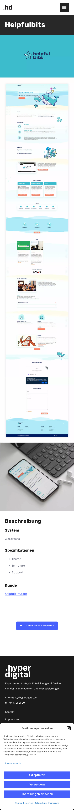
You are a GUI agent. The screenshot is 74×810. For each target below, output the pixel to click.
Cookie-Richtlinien (24, 803)
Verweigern (37, 784)
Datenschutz (41, 803)
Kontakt (9, 711)
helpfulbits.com (16, 594)
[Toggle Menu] (64, 7)
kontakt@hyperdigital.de (22, 697)
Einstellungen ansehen (37, 794)
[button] (69, 728)
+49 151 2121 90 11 (17, 702)
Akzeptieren (37, 775)
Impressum (53, 803)
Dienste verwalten (13, 763)
